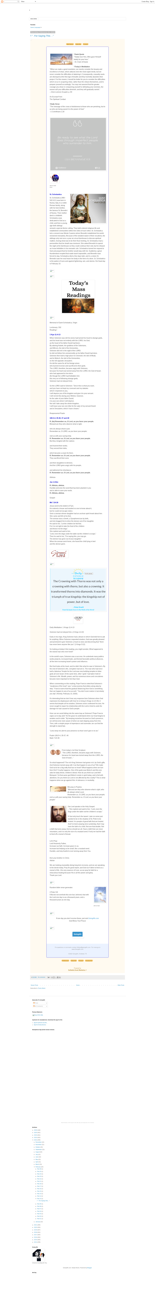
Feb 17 (39, 1186)
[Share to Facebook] (58, 977)
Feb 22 (39, 1179)
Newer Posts (34, 985)
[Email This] (52, 977)
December (39, 1142)
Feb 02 (39, 1216)
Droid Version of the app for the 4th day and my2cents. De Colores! (77, 1122)
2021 (35, 1225)
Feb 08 (39, 1206)
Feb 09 (39, 1204)
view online (33, 19)
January (38, 1221)
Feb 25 (39, 1171)
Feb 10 (39, 1198)
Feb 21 (39, 1181)
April (37, 1162)
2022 (35, 1140)
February (38, 1167)
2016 (35, 1237)
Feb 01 (39, 1218)
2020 (35, 1227)
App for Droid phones (40, 1025)
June (37, 1157)
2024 (35, 1135)
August (38, 1152)
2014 (35, 1242)
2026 (35, 1130)
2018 (35, 1232)
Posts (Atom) (41, 988)
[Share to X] (56, 977)
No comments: (42, 977)
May (37, 1159)
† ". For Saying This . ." (42, 36)
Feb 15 (39, 1191)
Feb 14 (39, 1193)
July (37, 1154)
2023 (35, 1137)
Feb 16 (39, 1188)
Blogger (89, 1268)
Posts (36, 1003)
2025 (35, 1132)
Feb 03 (39, 1213)
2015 (35, 1239)
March (37, 1164)
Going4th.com (93, 918)
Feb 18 (39, 1183)
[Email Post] (48, 977)
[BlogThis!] (54, 977)
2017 (35, 1234)
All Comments (39, 1006)
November (39, 1144)
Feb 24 (39, 1174)
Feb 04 (39, 1211)
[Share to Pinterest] (60, 977)
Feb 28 (39, 1169)
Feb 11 (39, 1196)
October (38, 1147)
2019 (35, 1230)
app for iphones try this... (41, 1022)
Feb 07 (39, 1209)
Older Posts (121, 985)
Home (78, 985)
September (39, 1149)
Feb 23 (39, 1176)
